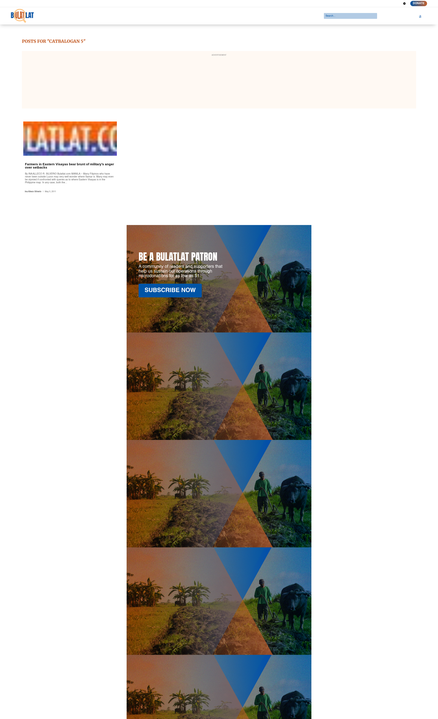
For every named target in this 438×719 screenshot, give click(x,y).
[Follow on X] (386, 3)
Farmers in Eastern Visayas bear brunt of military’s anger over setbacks (70, 157)
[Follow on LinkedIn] (392, 3)
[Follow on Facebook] (379, 3)
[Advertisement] (219, 82)
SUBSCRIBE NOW (170, 290)
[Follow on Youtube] (398, 3)
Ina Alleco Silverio (33, 192)
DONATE (418, 3)
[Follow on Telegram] (404, 3)
